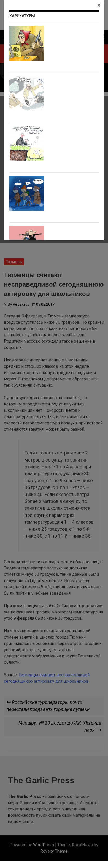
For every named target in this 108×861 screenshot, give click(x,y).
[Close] (99, 5)
